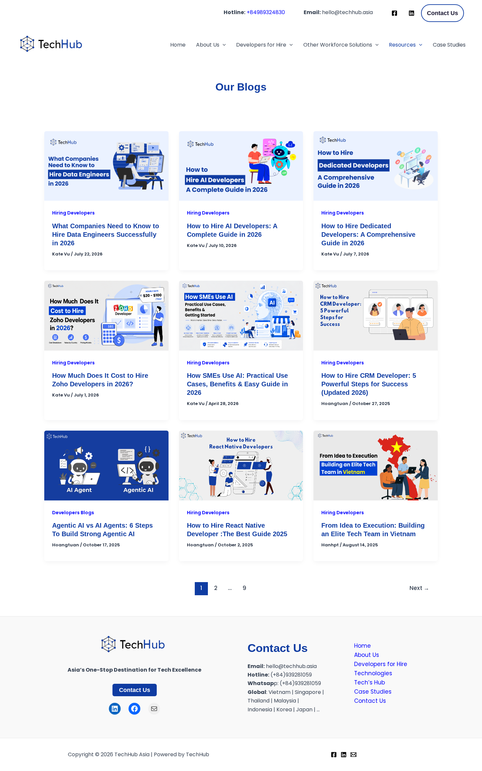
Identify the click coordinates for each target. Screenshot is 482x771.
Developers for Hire (261, 45)
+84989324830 (266, 12)
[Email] (353, 755)
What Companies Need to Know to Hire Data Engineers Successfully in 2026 (105, 234)
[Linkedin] (411, 13)
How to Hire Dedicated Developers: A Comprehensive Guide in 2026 (368, 234)
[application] (222, 45)
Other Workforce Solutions (337, 45)
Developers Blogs (73, 512)
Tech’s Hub (369, 682)
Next (419, 588)
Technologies (373, 673)
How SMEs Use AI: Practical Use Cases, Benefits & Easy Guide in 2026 (237, 384)
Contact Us (134, 690)
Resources (402, 45)
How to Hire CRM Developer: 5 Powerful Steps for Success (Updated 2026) (368, 384)
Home (178, 45)
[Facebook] (394, 13)
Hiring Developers (73, 213)
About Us (207, 45)
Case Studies (449, 45)
